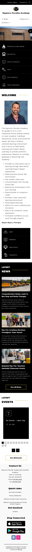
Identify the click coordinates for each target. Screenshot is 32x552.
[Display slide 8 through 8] (22, 443)
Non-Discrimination (15, 492)
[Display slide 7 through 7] (19, 443)
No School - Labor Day (15, 420)
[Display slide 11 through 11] (3, 445)
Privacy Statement (15, 495)
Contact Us (23, 2)
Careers (15, 511)
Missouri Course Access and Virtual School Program (15, 503)
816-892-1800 (17, 479)
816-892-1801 (17, 482)
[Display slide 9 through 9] (25, 443)
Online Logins (12, 2)
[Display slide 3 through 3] (8, 443)
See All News (16, 387)
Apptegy (19, 549)
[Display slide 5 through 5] (14, 443)
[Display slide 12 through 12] (5, 445)
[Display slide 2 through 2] (5, 443)
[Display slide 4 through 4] (11, 443)
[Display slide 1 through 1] (3, 443)
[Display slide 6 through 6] (16, 443)
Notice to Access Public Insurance (15, 499)
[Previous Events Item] (13, 450)
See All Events (16, 458)
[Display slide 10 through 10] (27, 443)
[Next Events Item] (17, 450)
